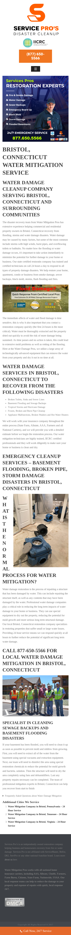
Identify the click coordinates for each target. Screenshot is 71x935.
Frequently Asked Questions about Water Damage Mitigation (33, 796)
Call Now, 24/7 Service (37, 931)
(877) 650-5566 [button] (36, 56)
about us (8, 859)
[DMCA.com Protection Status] (15, 902)
